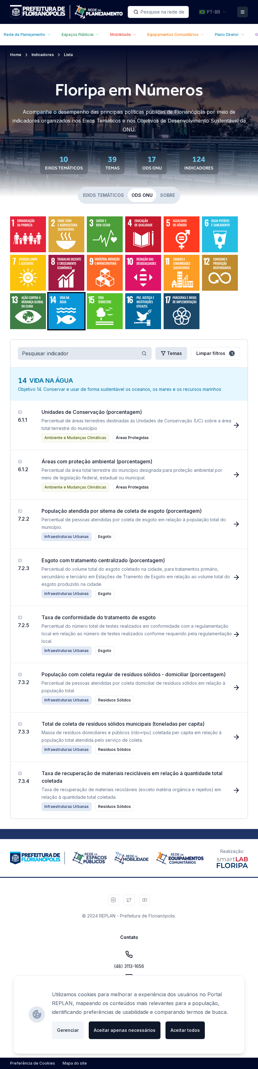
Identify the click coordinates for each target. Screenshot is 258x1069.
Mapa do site (75, 1063)
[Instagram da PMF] (113, 900)
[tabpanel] (129, 272)
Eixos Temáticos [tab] (103, 195)
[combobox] (158, 12)
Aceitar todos (185, 1030)
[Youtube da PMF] (144, 900)
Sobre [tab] (167, 195)
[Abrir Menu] (242, 12)
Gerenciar (68, 1030)
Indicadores (42, 54)
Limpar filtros (214, 353)
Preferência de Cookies (32, 1063)
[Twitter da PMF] (129, 900)
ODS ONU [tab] (142, 195)
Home (15, 54)
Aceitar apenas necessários (124, 1030)
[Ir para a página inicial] (66, 12)
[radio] (28, 234)
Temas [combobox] (174, 353)
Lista (68, 54)
